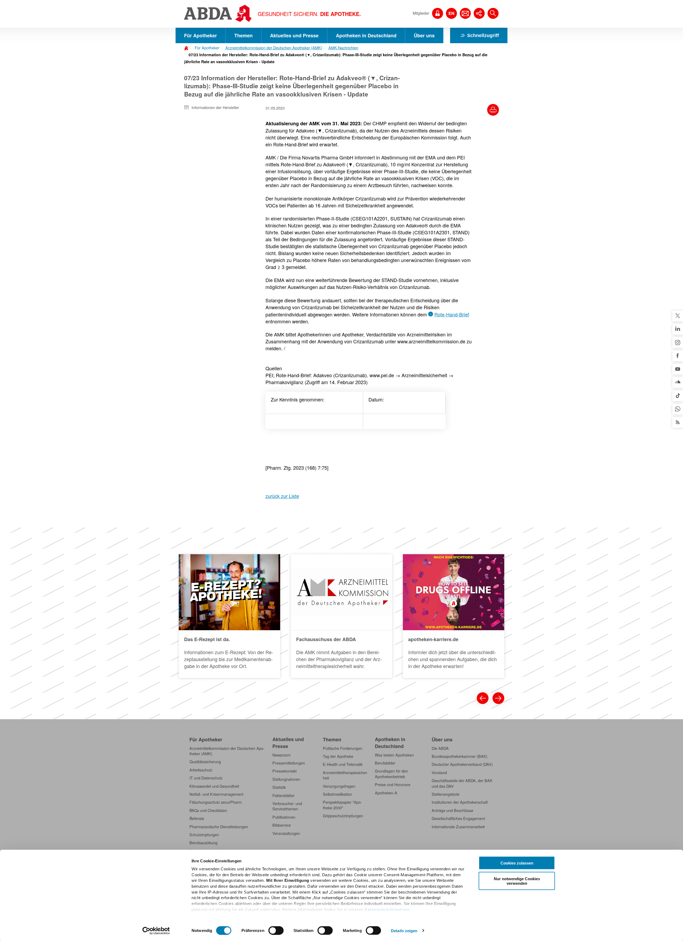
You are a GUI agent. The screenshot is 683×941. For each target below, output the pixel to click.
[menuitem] (205, 47)
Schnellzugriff (483, 35)
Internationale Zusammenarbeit (458, 826)
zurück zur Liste (282, 495)
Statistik (279, 787)
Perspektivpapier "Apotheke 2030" (342, 804)
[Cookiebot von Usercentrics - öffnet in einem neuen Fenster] (156, 931)
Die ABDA (440, 748)
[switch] (276, 930)
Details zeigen (404, 930)
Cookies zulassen (517, 863)
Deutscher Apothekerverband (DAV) (462, 764)
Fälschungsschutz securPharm (215, 802)
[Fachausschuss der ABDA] (341, 616)
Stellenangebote (445, 794)
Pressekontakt (284, 771)
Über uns (424, 35)
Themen (243, 35)
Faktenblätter (283, 795)
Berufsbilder (385, 763)
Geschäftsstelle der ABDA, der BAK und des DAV (462, 783)
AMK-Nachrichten (343, 47)
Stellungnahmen (286, 779)
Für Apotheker (200, 35)
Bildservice (281, 825)
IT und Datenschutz (206, 778)
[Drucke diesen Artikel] (493, 110)
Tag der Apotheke (338, 756)
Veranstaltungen (286, 833)
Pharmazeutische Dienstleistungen (218, 826)
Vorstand (439, 772)
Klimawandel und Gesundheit (214, 786)
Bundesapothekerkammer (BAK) (459, 756)
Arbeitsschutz (200, 770)
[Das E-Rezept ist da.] (229, 616)
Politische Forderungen (342, 748)
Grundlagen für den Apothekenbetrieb (391, 773)
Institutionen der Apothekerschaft (460, 802)
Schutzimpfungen (204, 834)
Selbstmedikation (337, 794)
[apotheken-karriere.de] (453, 616)
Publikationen (283, 817)
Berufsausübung (203, 842)
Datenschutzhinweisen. (387, 909)
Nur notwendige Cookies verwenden (517, 880)
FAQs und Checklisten (208, 810)
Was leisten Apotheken (394, 755)
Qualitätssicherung (205, 761)
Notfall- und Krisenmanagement (216, 794)
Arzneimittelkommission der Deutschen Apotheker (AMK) (273, 47)
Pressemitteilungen (288, 763)
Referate (196, 818)
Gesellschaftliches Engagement (458, 818)
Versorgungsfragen (339, 786)
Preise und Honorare (392, 784)
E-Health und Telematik (343, 764)
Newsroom (281, 755)
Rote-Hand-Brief (451, 314)
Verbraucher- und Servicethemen (287, 806)
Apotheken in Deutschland (366, 35)
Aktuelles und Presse (294, 35)
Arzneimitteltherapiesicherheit (345, 775)
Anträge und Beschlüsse (452, 810)
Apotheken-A (386, 792)
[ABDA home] (187, 47)
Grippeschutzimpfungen (343, 815)
